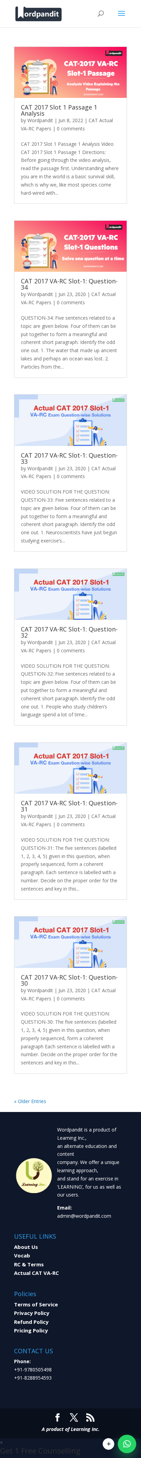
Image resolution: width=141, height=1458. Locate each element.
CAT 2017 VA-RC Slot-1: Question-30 (69, 980)
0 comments (71, 128)
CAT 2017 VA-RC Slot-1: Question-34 (69, 284)
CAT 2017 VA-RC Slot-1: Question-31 (69, 806)
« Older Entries (30, 1101)
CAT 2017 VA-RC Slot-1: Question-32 (69, 632)
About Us (26, 1246)
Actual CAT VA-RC (36, 1272)
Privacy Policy (31, 1312)
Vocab (22, 1255)
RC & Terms (29, 1264)
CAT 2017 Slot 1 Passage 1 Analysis (59, 110)
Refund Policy (31, 1321)
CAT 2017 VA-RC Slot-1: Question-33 (69, 458)
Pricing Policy (31, 1330)
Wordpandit (40, 120)
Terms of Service (36, 1304)
